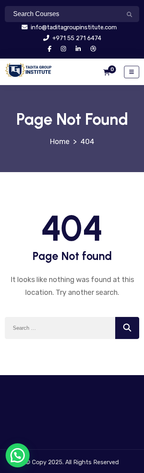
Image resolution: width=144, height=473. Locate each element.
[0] (106, 72)
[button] (18, 455)
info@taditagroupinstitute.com (73, 27)
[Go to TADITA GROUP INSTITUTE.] (60, 141)
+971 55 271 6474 (76, 38)
